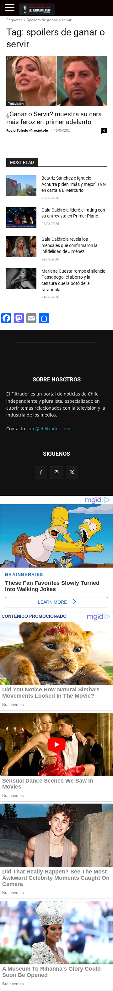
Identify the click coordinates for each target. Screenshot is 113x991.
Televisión (16, 103)
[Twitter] (72, 472)
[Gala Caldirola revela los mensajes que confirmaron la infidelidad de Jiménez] (21, 246)
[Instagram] (56, 472)
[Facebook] (41, 472)
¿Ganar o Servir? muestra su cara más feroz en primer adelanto (54, 118)
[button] (10, 7)
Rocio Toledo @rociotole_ (28, 130)
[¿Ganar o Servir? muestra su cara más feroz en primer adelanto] (56, 81)
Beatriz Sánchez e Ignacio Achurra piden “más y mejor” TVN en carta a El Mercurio (73, 184)
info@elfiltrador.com (48, 429)
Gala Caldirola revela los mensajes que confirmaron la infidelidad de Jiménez (69, 245)
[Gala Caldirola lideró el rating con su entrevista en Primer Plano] (21, 217)
